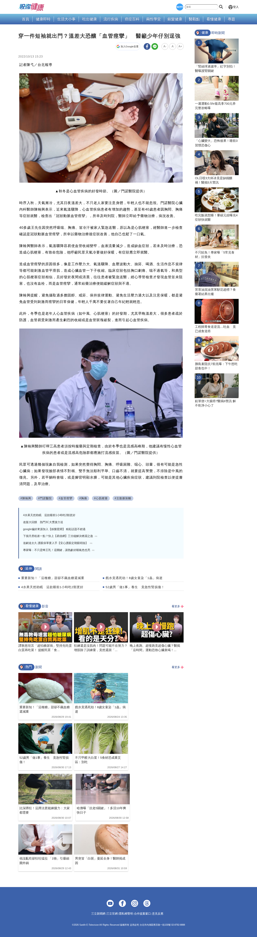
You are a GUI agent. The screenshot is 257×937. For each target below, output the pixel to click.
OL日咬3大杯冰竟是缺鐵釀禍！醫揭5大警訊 (213, 180)
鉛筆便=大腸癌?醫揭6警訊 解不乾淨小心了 (215, 403)
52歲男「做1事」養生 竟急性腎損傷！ (135, 587)
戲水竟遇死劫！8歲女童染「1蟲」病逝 (134, 578)
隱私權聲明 (126, 913)
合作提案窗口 (142, 913)
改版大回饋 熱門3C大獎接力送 (43, 522)
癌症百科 (132, 19)
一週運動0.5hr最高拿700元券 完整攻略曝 (216, 106)
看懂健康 (213, 19)
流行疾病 (110, 19)
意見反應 (157, 913)
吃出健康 (89, 19)
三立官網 (112, 913)
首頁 (25, 19)
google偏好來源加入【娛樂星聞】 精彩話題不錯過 (54, 529)
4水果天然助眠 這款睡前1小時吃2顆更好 (49, 515)
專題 (231, 19)
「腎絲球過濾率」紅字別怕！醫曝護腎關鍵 (215, 69)
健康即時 (43, 19)
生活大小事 (66, 19)
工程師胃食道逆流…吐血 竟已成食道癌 (215, 329)
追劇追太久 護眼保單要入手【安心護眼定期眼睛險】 (57, 543)
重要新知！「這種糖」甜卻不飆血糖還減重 (52, 578)
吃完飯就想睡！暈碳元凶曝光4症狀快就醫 (216, 217)
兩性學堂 (153, 19)
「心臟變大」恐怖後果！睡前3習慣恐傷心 (216, 143)
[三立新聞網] (179, 7)
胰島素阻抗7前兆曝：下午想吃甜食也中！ (216, 366)
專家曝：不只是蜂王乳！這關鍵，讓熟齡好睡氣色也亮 (58, 550)
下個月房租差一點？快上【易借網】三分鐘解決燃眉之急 (60, 536)
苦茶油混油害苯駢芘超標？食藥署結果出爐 (215, 292)
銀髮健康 (174, 19)
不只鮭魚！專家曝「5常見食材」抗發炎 (214, 255)
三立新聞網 (98, 913)
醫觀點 (194, 19)
